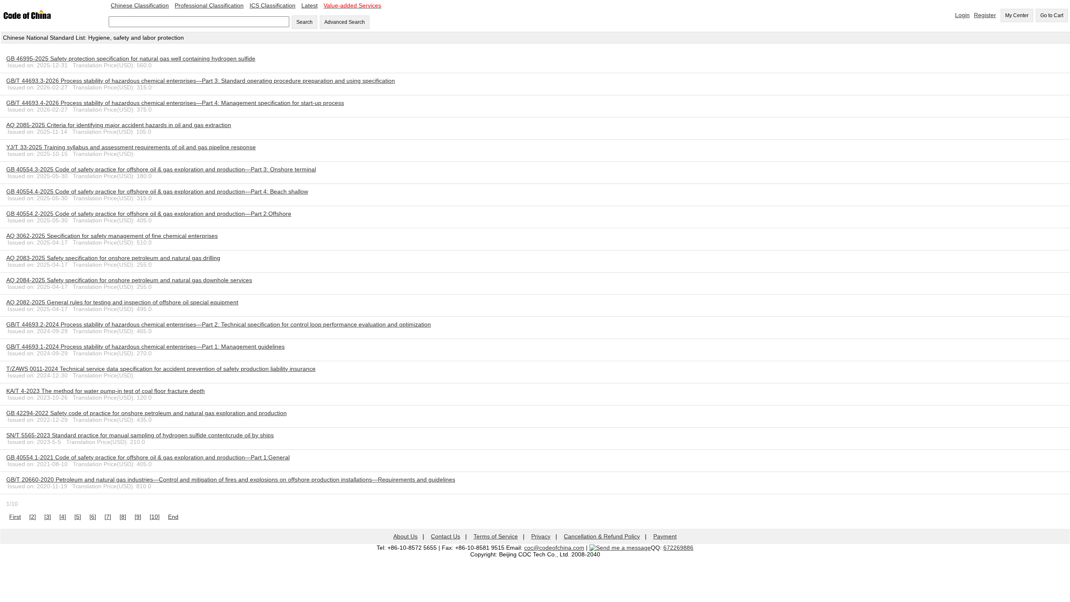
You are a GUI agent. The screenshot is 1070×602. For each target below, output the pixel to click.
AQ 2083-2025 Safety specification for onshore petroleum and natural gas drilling (113, 258)
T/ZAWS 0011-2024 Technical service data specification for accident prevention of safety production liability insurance (161, 368)
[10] (155, 516)
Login (962, 15)
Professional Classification (209, 5)
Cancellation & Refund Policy (602, 536)
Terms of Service (496, 536)
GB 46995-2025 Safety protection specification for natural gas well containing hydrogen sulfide (130, 58)
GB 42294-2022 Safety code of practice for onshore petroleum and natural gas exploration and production (146, 413)
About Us (405, 536)
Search (304, 22)
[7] (107, 516)
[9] (138, 516)
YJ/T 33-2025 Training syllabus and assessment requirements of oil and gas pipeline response (131, 147)
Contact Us (445, 536)
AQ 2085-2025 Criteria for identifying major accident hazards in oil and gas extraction (118, 125)
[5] (77, 516)
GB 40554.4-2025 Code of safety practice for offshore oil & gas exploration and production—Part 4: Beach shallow (157, 191)
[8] (123, 516)
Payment (665, 536)
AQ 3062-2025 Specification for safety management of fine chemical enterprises (112, 235)
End (173, 516)
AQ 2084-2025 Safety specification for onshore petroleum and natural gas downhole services (129, 280)
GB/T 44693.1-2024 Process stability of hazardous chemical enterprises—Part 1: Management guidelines (145, 346)
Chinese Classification (140, 5)
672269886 (678, 547)
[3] (47, 516)
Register (985, 15)
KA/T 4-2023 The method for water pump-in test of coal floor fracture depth (105, 391)
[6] (92, 516)
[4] (62, 516)
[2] (32, 516)
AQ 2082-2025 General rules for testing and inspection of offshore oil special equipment (122, 302)
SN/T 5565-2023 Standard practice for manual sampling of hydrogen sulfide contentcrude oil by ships (140, 435)
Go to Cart (1051, 15)
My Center (1017, 15)
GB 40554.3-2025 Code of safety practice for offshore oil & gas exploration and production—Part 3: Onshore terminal (161, 169)
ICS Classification (273, 5)
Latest (309, 5)
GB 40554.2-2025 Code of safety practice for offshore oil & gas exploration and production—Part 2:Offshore (148, 213)
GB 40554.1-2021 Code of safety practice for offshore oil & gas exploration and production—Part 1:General (148, 457)
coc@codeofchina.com (554, 547)
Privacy (540, 536)
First (15, 516)
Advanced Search (344, 22)
